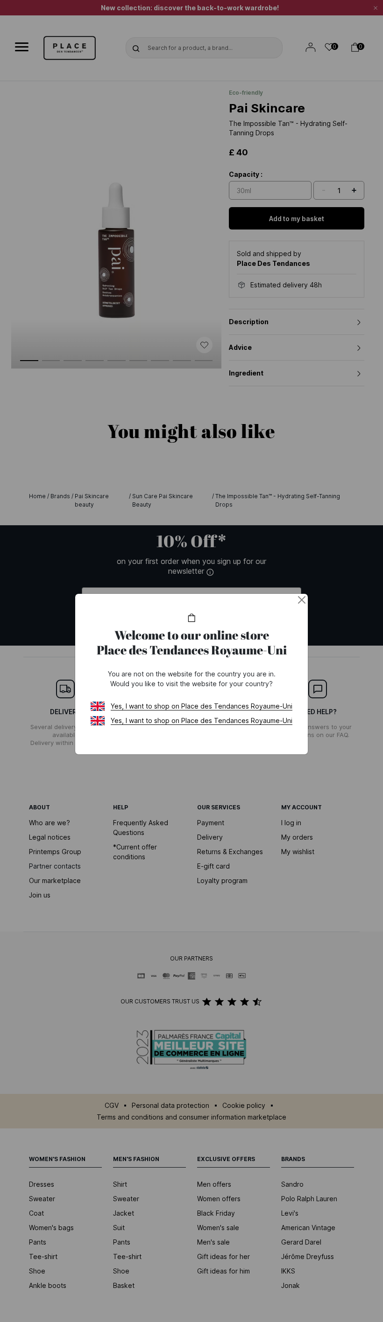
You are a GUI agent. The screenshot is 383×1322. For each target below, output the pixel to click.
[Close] (301, 599)
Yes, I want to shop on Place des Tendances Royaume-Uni (201, 706)
